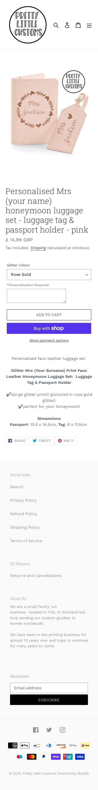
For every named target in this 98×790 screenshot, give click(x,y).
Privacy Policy (23, 500)
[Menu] (89, 25)
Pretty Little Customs (39, 773)
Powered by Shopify (73, 773)
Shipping (38, 248)
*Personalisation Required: (28, 285)
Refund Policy (23, 513)
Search (17, 486)
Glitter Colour (18, 265)
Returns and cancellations (36, 575)
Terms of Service (26, 540)
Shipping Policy (25, 527)
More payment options (49, 340)
